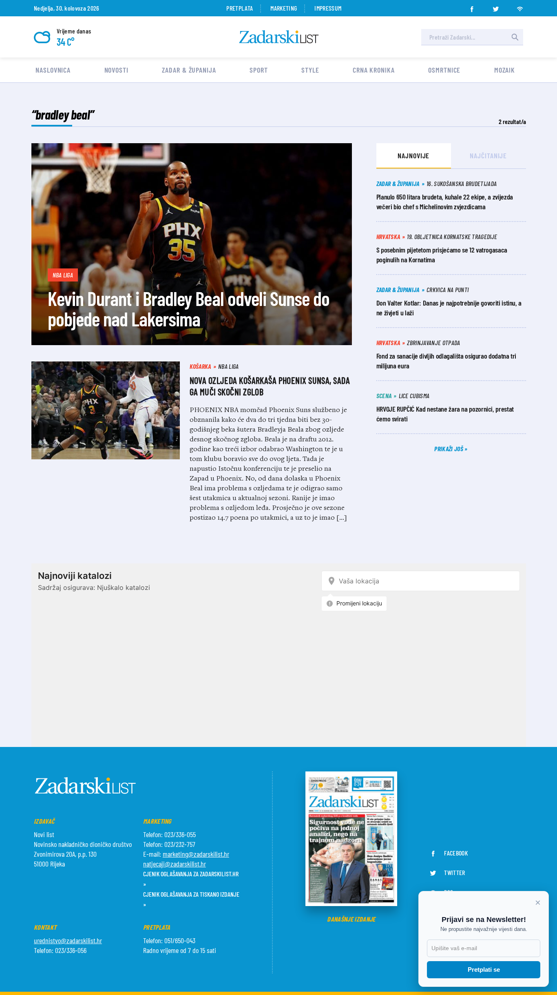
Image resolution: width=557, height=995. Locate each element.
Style (310, 69)
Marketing (283, 8)
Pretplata (239, 8)
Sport (259, 69)
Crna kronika (374, 69)
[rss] (520, 6)
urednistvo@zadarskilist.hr (68, 940)
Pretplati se (484, 969)
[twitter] (496, 6)
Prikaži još (449, 448)
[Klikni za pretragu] (515, 37)
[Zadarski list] (279, 37)
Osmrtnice (444, 69)
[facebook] (472, 6)
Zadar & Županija (189, 69)
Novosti (116, 69)
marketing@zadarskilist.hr (196, 853)
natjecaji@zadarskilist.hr (174, 863)
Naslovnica (53, 69)
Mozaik (504, 69)
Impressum (327, 8)
